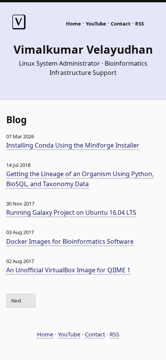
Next (16, 300)
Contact (120, 23)
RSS (139, 23)
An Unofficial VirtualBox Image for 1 (68, 270)
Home (73, 23)
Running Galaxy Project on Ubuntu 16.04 (71, 212)
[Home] (18, 27)
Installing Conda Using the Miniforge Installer (72, 145)
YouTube (96, 23)
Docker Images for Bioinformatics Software (70, 241)
